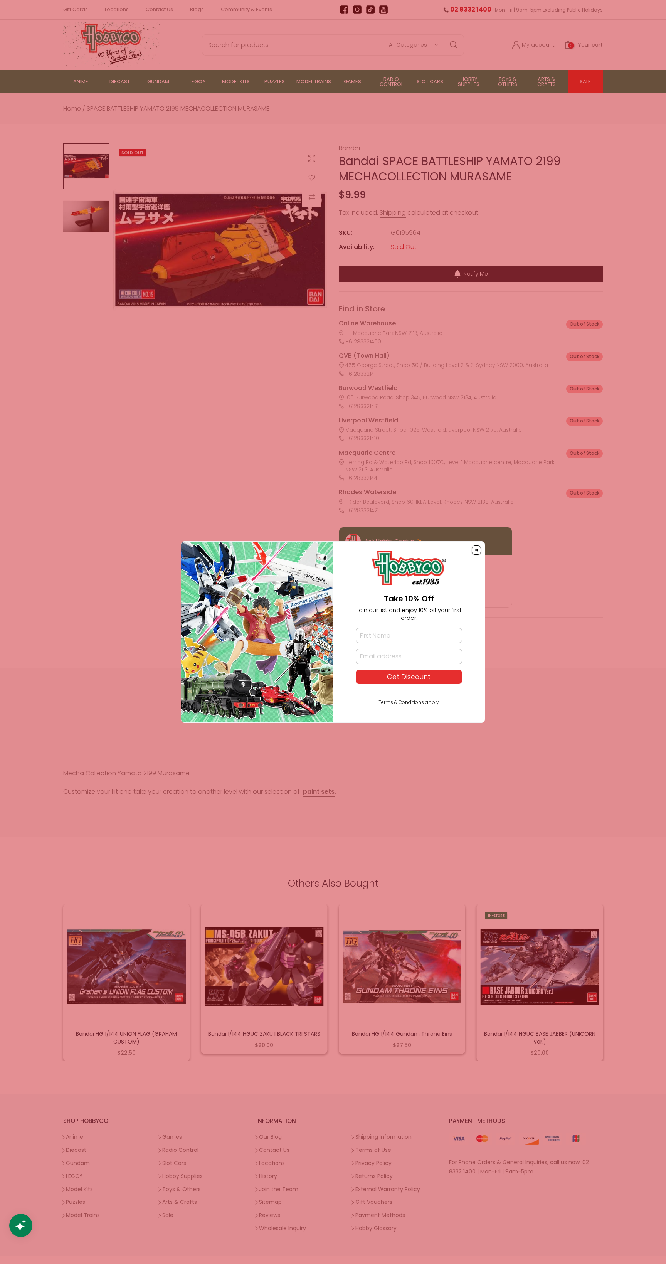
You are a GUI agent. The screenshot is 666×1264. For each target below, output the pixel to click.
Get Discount (409, 677)
